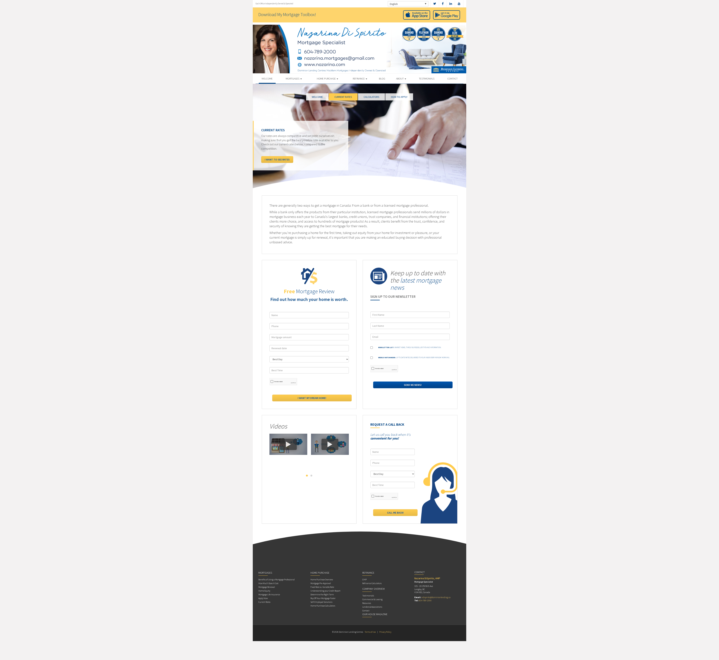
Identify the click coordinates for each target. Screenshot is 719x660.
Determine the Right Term (322, 594)
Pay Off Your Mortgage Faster (323, 598)
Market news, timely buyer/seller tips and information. (409, 347)
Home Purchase (326, 78)
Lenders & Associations (372, 606)
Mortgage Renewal (266, 587)
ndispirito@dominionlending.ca (435, 597)
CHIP (364, 579)
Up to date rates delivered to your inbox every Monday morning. (414, 357)
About (400, 78)
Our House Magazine (374, 614)
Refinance (359, 78)
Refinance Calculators (372, 583)
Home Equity (264, 590)
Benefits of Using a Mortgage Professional (276, 579)
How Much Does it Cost (268, 583)
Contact (452, 78)
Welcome (267, 78)
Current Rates (264, 602)
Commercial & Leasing (372, 599)
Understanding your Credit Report (325, 590)
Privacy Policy (385, 631)
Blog (382, 78)
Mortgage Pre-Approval (320, 583)
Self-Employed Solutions (321, 602)
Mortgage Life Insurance (269, 594)
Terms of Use (370, 631)
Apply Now (263, 598)
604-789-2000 (425, 600)
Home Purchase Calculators (322, 605)
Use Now (270, 159)
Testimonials (426, 78)
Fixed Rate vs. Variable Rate (322, 587)
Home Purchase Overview (321, 579)
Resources (366, 603)
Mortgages (293, 78)
